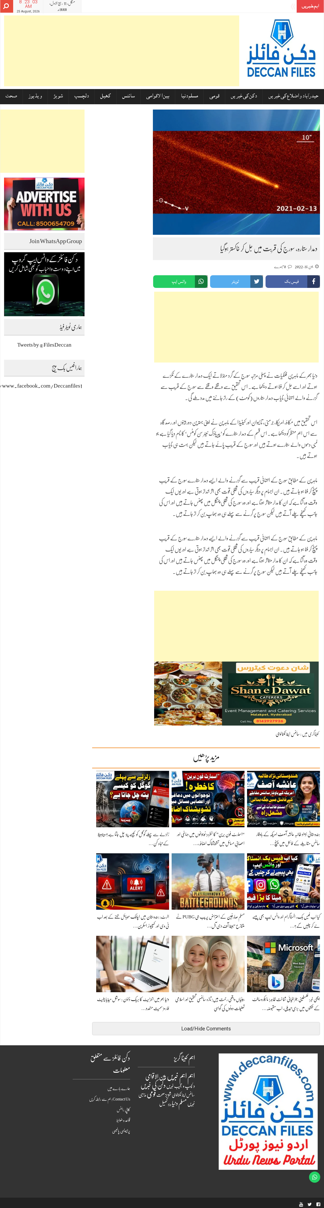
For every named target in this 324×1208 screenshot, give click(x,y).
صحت (11, 96)
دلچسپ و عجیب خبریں (180, 1086)
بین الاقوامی (157, 96)
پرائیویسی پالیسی (121, 1131)
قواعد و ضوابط (123, 1120)
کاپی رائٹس (123, 1110)
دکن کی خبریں (244, 96)
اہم (191, 1076)
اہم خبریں (177, 1076)
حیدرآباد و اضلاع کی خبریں (293, 96)
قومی (214, 96)
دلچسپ (81, 96)
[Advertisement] (121, 50)
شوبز (58, 96)
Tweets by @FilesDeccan (44, 344)
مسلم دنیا (189, 96)
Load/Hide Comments (206, 1029)
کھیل (105, 96)
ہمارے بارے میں (118, 1088)
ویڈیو (169, 1104)
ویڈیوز (35, 96)
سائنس (128, 96)
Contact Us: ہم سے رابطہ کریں (109, 1099)
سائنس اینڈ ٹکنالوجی (288, 734)
